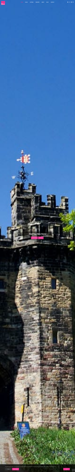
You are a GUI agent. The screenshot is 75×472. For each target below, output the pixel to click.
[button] (28, 2)
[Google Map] (73, 2)
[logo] (3, 3)
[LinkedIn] (71, 2)
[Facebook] (68, 2)
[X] (69, 2)
